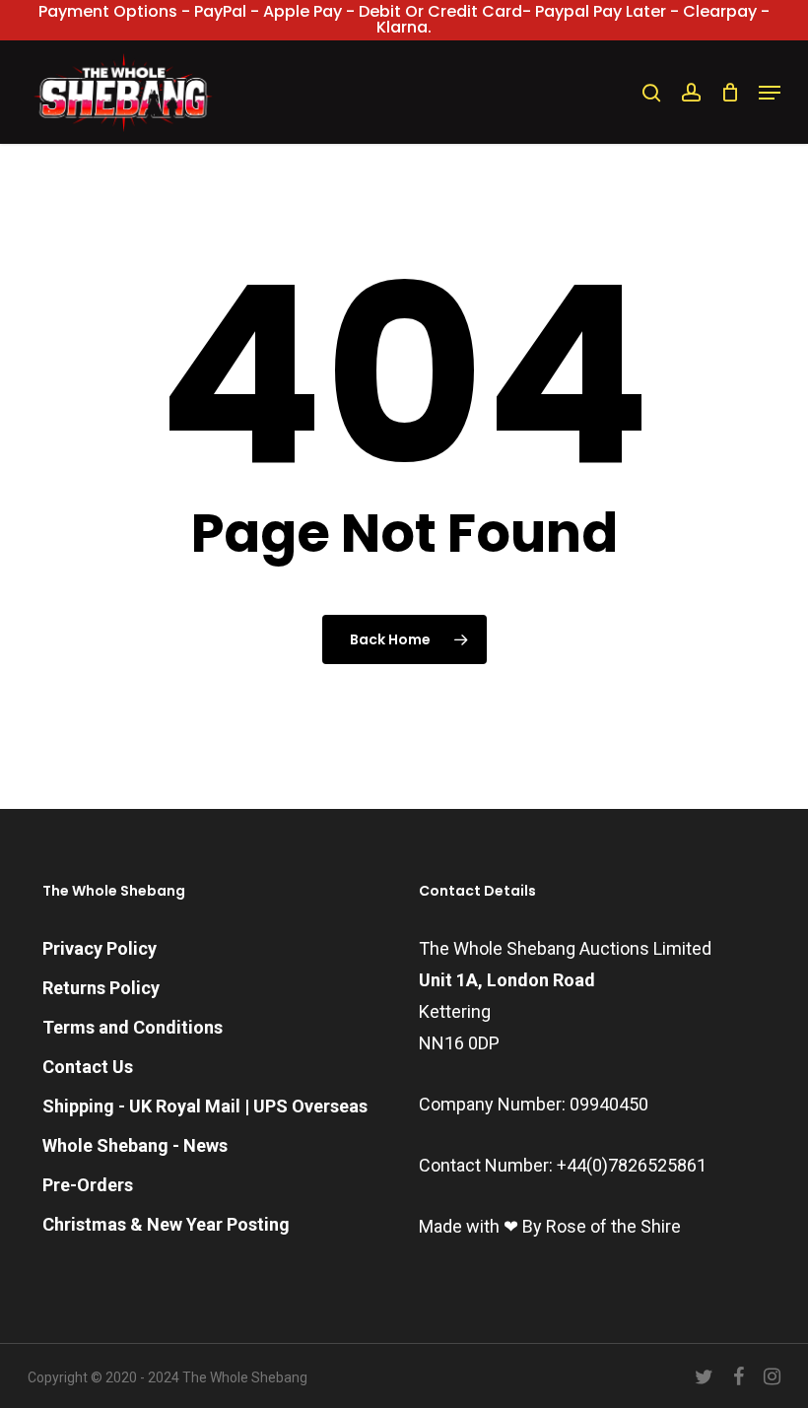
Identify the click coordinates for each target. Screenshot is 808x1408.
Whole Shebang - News (135, 1145)
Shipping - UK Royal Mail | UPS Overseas (205, 1106)
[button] (769, 92)
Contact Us (87, 1066)
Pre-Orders (87, 1184)
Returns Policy (101, 987)
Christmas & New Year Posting (166, 1224)
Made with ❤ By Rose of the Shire (550, 1226)
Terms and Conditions (132, 1027)
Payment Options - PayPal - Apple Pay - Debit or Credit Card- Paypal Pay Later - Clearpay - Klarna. (404, 19)
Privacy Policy (99, 948)
